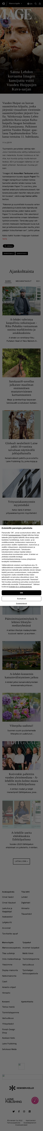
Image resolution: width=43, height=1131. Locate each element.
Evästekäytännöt (21, 603)
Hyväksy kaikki (21, 592)
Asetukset (21, 599)
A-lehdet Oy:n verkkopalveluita (20, 587)
